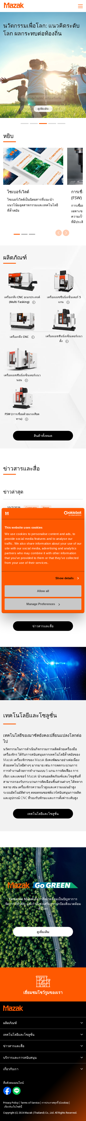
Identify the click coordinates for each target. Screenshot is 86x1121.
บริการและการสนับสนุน (20, 1057)
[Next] (66, 233)
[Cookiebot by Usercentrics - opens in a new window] (63, 513)
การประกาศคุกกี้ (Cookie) (55, 1102)
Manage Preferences (40, 604)
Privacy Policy (10, 1102)
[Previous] (58, 233)
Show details (64, 578)
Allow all (43, 591)
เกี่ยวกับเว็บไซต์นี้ (13, 1106)
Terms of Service (30, 1102)
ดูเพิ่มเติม (43, 931)
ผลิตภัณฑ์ (10, 1023)
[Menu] (80, 6)
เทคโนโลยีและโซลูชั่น (43, 813)
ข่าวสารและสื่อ (13, 1046)
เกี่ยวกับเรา (10, 1069)
